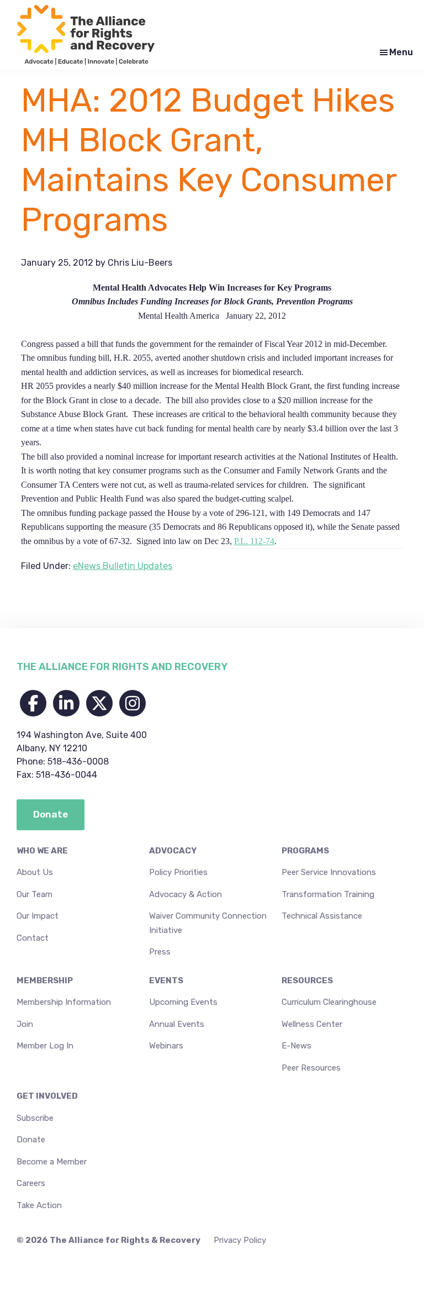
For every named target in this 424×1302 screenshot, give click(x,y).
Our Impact (38, 916)
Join (25, 1024)
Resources (307, 980)
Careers (31, 1183)
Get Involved (47, 1096)
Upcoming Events (183, 1002)
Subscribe (35, 1118)
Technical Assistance (322, 916)
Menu (401, 52)
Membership (45, 980)
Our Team (34, 894)
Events (166, 980)
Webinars (166, 1046)
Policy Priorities (178, 872)
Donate (31, 1140)
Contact (33, 938)
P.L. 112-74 (254, 541)
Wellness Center (312, 1024)
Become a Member (52, 1162)
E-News (296, 1046)
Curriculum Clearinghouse (329, 1002)
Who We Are (42, 851)
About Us (35, 872)
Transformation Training (328, 894)
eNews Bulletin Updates (122, 566)
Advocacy (173, 851)
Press (160, 952)
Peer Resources (311, 1068)
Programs (305, 851)
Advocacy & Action (185, 894)
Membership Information (64, 1002)
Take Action (39, 1205)
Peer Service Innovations (329, 872)
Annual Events (176, 1024)
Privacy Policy (240, 1240)
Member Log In (45, 1046)
